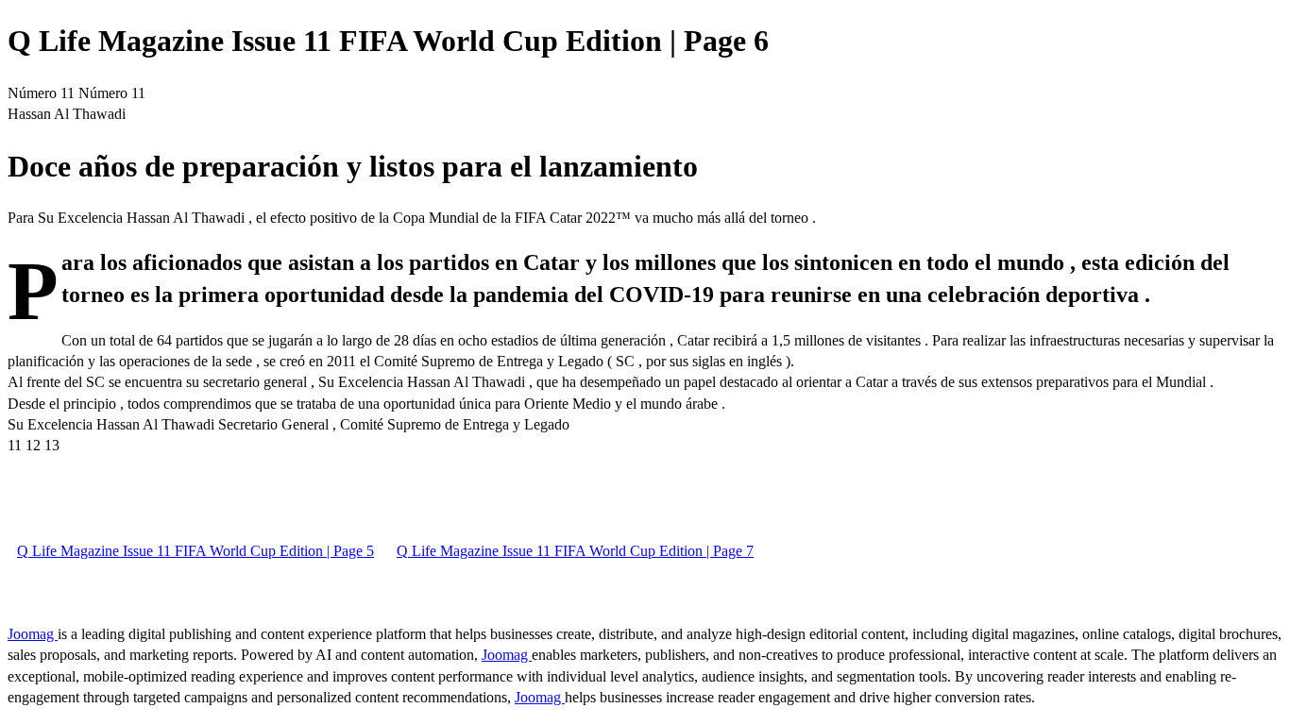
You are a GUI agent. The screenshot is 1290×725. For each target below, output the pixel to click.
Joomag (33, 634)
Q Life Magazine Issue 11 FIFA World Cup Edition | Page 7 (575, 551)
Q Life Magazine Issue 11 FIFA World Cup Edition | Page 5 (195, 551)
